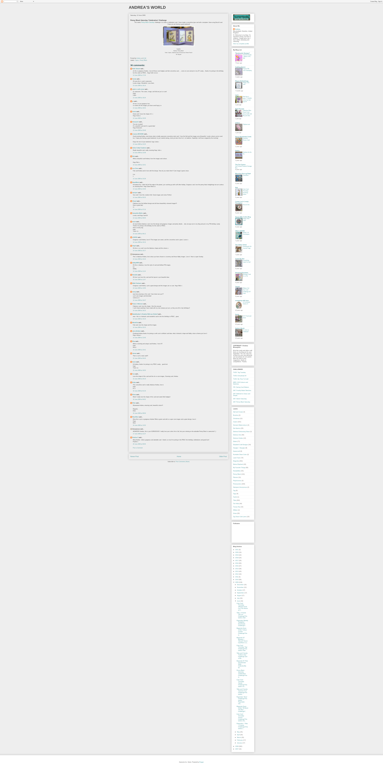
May (238, 732)
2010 (237, 579)
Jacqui (237, 286)
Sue (133, 374)
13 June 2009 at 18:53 (139, 108)
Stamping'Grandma (241, 272)
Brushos (235, 415)
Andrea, (237, 29)
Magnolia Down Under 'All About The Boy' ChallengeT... (242, 709)
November (240, 587)
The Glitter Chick (241, 245)
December (240, 584)
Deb (236, 187)
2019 (237, 555)
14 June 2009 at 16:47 (139, 300)
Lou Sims (135, 168)
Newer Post (134, 456)
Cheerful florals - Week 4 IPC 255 (247, 56)
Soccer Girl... (247, 204)
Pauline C (135, 437)
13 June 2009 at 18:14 (139, 85)
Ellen (134, 403)
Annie (237, 314)
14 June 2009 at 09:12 (139, 233)
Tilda (234, 500)
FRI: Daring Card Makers (241, 387)
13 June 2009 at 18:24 (139, 97)
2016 (237, 563)
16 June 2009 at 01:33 (139, 391)
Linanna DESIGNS (138, 134)
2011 (237, 577)
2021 (237, 549)
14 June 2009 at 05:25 (139, 197)
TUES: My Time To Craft (240, 379)
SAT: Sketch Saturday (240, 399)
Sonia (134, 111)
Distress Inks (237, 435)
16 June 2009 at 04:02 (139, 399)
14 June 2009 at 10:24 (139, 259)
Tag (234, 490)
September (240, 593)
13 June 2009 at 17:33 (139, 75)
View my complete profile (241, 43)
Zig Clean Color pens (239, 516)
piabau (237, 123)
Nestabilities (237, 471)
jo (133, 101)
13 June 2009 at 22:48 (139, 152)
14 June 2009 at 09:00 (139, 218)
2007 (237, 749)
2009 (237, 582)
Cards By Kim (239, 258)
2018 (237, 557)
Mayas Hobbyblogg (241, 81)
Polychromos (237, 480)
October (239, 590)
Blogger (201, 762)
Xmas (235, 513)
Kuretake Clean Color (240, 454)
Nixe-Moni (135, 417)
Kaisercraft (236, 451)
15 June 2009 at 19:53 (139, 370)
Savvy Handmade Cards (243, 136)
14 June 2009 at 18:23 (139, 310)
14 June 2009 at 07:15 (139, 209)
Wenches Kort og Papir (243, 173)
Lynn (237, 95)
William (235, 510)
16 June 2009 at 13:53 (139, 425)
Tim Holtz (236, 503)
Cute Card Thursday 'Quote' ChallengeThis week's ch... (242, 683)
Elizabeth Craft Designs (240, 444)
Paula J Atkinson (137, 304)
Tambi (235, 497)
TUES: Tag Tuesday (239, 372)
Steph (134, 246)
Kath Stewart (136, 68)
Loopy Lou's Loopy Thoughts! (242, 202)
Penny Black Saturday (147, 22)
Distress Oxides (238, 438)
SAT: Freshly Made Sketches (242, 390)
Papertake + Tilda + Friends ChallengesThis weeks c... (242, 726)
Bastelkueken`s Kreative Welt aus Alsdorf (145, 314)
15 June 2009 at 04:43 (139, 358)
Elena (134, 394)
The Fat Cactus (240, 164)
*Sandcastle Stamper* (242, 53)
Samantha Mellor (137, 213)
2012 (237, 574)
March (239, 737)
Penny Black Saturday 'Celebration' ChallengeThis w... (242, 673)
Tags (234, 493)
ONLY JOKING (240, 231)
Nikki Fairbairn (136, 283)
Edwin (235, 441)
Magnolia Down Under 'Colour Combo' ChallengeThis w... (242, 631)
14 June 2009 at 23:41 (139, 350)
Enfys (134, 382)
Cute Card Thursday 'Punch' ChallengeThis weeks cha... (242, 717)
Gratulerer (246, 175)
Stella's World (239, 328)
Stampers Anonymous (240, 487)
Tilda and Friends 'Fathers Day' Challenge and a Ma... (242, 655)
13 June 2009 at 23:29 (139, 178)
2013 (237, 571)
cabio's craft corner (138, 89)
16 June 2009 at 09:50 (139, 413)
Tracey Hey (236, 507)
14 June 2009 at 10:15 (139, 242)
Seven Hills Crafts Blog (243, 217)
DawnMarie (135, 182)
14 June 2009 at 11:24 (139, 271)
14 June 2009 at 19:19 (139, 319)
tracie (134, 221)
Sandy (134, 79)
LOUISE (134, 237)
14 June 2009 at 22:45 (139, 337)
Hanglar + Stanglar (239, 448)
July (238, 598)
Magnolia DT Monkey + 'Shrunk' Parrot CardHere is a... (242, 640)
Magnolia (236, 461)
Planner (235, 477)
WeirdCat (135, 322)
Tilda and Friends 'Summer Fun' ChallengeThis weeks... (242, 691)
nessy (134, 291)
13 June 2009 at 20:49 (139, 130)
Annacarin (135, 122)
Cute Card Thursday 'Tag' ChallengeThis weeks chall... (242, 648)
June (238, 601)
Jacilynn (135, 192)
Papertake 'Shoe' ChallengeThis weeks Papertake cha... (242, 700)
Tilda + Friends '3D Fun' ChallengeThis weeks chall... (242, 615)
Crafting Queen (240, 67)
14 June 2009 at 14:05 (139, 288)
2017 (237, 560)
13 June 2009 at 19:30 (139, 118)
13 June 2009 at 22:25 (139, 144)
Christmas (236, 418)
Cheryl (134, 201)
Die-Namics (236, 428)
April (238, 734)
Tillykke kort (246, 124)
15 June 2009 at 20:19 (139, 379)
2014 (237, 568)
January (239, 743)
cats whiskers (136, 331)
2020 (237, 552)
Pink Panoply (239, 109)
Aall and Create (238, 412)
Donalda (134, 275)
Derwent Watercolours (240, 425)
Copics (137, 60)
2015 (237, 566)
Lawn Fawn (236, 458)
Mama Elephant (238, 464)
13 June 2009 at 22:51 (139, 165)
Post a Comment (138, 448)
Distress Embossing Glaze (241, 431)
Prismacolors (237, 484)
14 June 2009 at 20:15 (139, 327)
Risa (133, 341)
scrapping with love (242, 300)
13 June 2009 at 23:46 (139, 189)
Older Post (223, 456)
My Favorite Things (239, 467)
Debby (237, 150)
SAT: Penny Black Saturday (241, 402)
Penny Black (143, 60)
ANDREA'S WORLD (147, 7)
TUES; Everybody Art (239, 375)
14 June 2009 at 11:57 (139, 279)
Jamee (134, 353)
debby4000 (135, 262)
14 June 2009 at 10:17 (139, 250)
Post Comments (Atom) (182, 461)
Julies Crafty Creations (139, 148)
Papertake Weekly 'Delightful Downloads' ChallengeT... (242, 623)
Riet (133, 156)
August (239, 595)
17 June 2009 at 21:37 (139, 434)
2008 (237, 746)
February (240, 740)
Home (179, 456)
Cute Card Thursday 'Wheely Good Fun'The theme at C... (242, 607)
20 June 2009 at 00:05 (139, 444)
